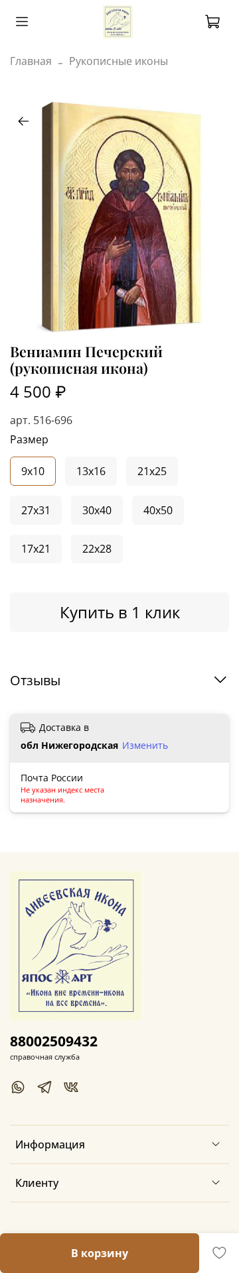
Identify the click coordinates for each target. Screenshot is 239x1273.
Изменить (145, 745)
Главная (31, 61)
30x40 (97, 510)
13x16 (91, 471)
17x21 (35, 548)
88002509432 (54, 1041)
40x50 (158, 510)
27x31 (35, 510)
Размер (29, 439)
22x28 (97, 548)
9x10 (32, 471)
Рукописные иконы (118, 61)
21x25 (152, 471)
